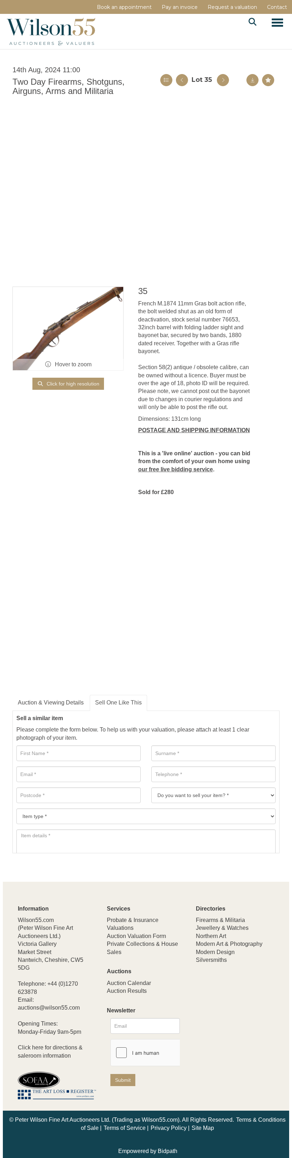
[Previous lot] (182, 80)
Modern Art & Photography (229, 944)
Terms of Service (125, 1128)
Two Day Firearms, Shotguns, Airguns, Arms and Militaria (68, 86)
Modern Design (215, 952)
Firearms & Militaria (220, 920)
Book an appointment (124, 7)
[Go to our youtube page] (232, 1007)
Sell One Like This (118, 702)
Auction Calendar (129, 983)
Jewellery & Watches (222, 928)
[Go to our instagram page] (247, 1007)
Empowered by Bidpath (147, 1151)
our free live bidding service (175, 469)
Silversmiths (211, 960)
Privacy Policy (169, 1128)
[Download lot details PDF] (252, 80)
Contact (277, 7)
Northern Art (211, 936)
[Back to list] (166, 80)
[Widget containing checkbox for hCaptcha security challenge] (164, 1052)
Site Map (203, 1128)
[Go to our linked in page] (217, 1007)
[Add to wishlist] (268, 80)
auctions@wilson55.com (49, 1008)
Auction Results (127, 991)
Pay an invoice (180, 7)
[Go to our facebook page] (202, 1007)
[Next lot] (223, 80)
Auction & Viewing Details (51, 702)
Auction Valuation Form (136, 936)
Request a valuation (232, 7)
